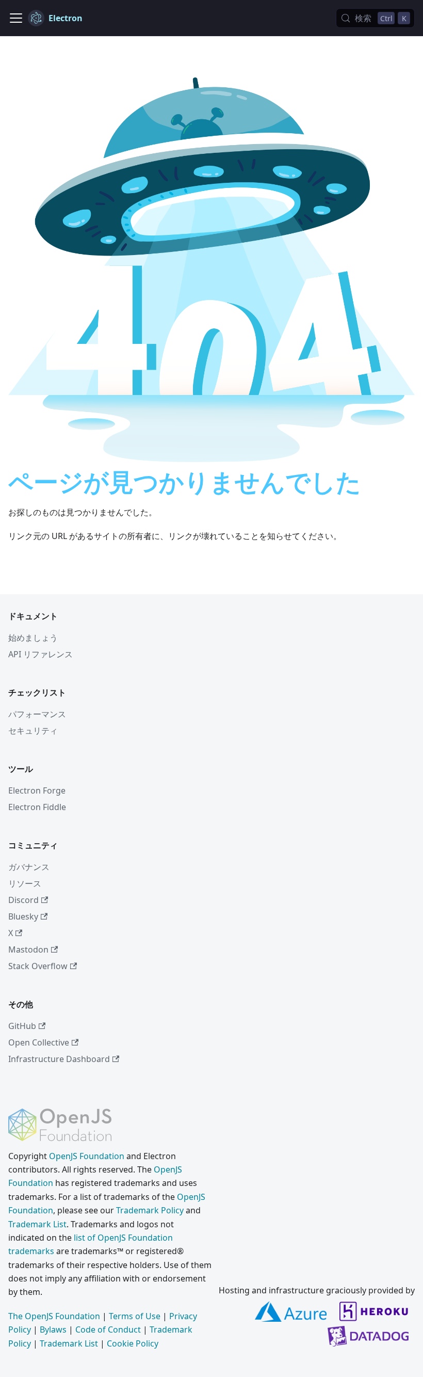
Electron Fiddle (37, 807)
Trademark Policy (150, 1210)
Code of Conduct (108, 1329)
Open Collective (38, 1042)
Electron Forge (37, 790)
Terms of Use (134, 1316)
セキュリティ (33, 730)
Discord (23, 900)
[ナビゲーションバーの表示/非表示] (16, 18)
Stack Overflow (38, 966)
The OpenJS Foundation (54, 1316)
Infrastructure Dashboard (59, 1059)
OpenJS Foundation (86, 1156)
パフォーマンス (37, 714)
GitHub (22, 1026)
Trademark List (37, 1224)
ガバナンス (29, 867)
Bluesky (23, 916)
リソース (24, 883)
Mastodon (28, 949)
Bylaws (53, 1329)
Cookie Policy (132, 1343)
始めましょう (33, 637)
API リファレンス (40, 654)
